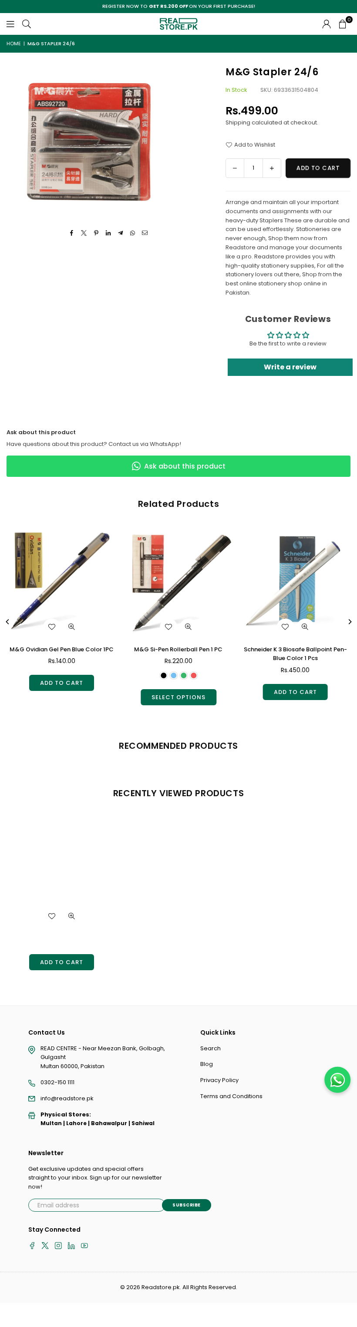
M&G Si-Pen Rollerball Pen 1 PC (178, 649)
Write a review (290, 367)
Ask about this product (185, 466)
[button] (342, 24)
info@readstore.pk (67, 1098)
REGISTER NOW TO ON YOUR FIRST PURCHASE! (178, 6)
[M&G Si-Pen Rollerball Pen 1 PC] (178, 583)
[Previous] (7, 621)
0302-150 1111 (57, 1082)
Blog (206, 1064)
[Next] (349, 621)
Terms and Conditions (231, 1096)
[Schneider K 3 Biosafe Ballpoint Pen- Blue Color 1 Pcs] (295, 583)
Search (210, 1048)
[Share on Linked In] (108, 233)
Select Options (178, 697)
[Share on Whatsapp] (133, 233)
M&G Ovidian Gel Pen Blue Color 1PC (62, 649)
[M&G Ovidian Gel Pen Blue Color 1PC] (61, 583)
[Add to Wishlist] (52, 627)
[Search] (26, 24)
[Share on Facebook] (72, 233)
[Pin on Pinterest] (96, 233)
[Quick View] (72, 627)
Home (14, 43)
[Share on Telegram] (121, 233)
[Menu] (10, 24)
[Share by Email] (145, 233)
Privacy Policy (219, 1080)
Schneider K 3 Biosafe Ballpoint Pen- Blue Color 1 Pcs (295, 654)
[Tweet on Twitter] (84, 233)
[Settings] (326, 24)
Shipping (238, 122)
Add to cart (61, 683)
